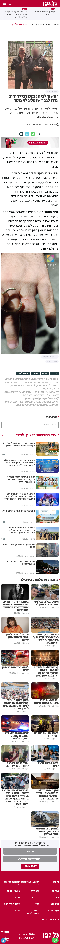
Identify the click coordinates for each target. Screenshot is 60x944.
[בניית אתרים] (5, 932)
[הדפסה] (27, 134)
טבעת (36, 373)
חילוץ (45, 373)
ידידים (54, 373)
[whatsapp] (33, 134)
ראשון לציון (23, 373)
